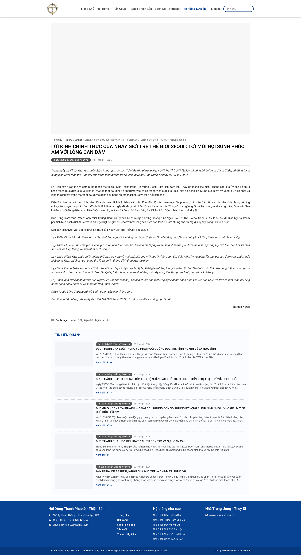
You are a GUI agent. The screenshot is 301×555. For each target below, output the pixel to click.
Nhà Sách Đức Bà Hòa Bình (167, 515)
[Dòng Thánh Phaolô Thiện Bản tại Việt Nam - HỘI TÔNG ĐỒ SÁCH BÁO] (52, 9)
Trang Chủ (87, 8)
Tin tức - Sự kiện (126, 534)
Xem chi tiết (103, 362)
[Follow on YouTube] (62, 534)
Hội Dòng (103, 8)
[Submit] (250, 9)
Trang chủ (56, 139)
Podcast (174, 8)
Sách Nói (161, 8)
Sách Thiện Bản (141, 8)
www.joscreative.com (239, 550)
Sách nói (122, 529)
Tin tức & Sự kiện (194, 8)
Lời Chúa (120, 8)
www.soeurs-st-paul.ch (221, 515)
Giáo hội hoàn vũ (99, 320)
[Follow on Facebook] (53, 534)
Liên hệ (216, 8)
